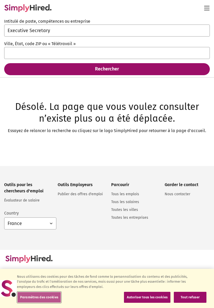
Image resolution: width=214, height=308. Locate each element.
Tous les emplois (125, 194)
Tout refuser (190, 297)
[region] (107, 288)
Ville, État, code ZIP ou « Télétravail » (40, 43)
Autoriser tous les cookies (147, 297)
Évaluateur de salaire (22, 200)
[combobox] (107, 31)
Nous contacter (177, 194)
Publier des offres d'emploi (80, 194)
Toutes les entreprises (129, 217)
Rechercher (107, 69)
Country (11, 213)
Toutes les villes (124, 210)
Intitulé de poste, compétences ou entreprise (47, 21)
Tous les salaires (125, 202)
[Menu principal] (207, 8)
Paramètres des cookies (39, 297)
